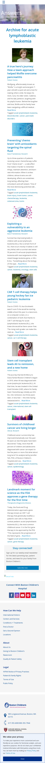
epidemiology (18, 466)
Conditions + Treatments (13, 623)
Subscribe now (22, 568)
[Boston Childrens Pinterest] (28, 595)
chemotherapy (13, 198)
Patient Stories (12, 80)
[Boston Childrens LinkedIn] (33, 595)
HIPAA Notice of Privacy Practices (16, 671)
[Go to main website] (15, 709)
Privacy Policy (31, 751)
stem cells (33, 269)
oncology (24, 269)
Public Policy (8, 683)
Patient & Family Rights (12, 675)
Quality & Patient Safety (12, 659)
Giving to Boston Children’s (13, 651)
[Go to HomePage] (22, 2)
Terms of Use (10, 753)
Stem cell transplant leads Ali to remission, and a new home (20, 364)
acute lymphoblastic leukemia (25, 113)
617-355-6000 (13, 723)
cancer (22, 116)
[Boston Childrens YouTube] (22, 595)
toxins (21, 201)
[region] (22, 748)
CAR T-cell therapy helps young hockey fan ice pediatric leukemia (22, 295)
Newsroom (7, 655)
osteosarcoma (13, 201)
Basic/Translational (14, 154)
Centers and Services (11, 619)
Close (22, 759)
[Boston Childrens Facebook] (11, 595)
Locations (7, 634)
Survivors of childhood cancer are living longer (21, 426)
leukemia (23, 198)
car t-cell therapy (19, 338)
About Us (6, 647)
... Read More (21, 264)
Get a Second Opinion (11, 631)
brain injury (11, 195)
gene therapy (18, 541)
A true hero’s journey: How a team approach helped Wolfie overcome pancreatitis (22, 72)
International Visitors (11, 615)
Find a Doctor (8, 627)
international (18, 406)
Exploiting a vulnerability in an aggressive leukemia (19, 227)
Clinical (9, 431)
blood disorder (13, 116)
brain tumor (22, 195)
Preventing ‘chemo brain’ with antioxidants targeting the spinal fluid (22, 146)
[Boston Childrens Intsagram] (17, 595)
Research (24, 154)
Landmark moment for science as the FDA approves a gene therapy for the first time (22, 495)
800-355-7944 (24, 723)
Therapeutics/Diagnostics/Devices (19, 503)
